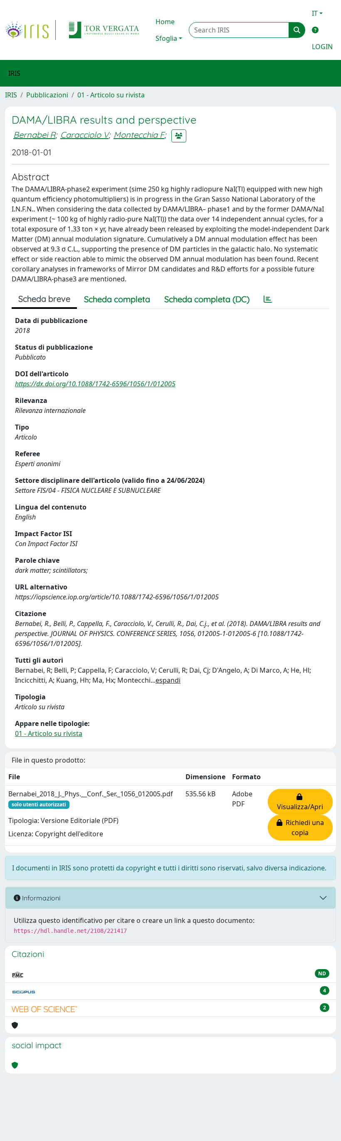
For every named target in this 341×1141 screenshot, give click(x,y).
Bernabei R (34, 134)
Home (165, 21)
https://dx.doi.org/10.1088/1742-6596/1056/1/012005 (95, 383)
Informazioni (40, 898)
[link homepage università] (104, 30)
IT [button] (315, 13)
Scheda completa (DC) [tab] (207, 299)
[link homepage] (30, 30)
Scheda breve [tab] (44, 298)
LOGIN (322, 46)
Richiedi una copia (303, 827)
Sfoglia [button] (166, 38)
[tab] (268, 299)
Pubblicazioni (47, 94)
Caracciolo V (84, 134)
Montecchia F (139, 134)
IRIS (11, 94)
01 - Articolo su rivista (111, 94)
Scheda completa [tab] (117, 299)
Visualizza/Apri (300, 801)
